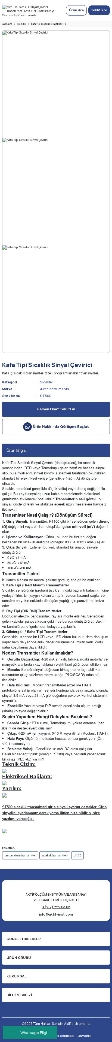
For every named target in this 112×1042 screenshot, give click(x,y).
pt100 (77, 855)
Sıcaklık (46, 382)
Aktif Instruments (54, 388)
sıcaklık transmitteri (55, 855)
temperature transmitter (20, 855)
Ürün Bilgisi (17, 450)
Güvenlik (84, 1036)
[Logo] (32, 10)
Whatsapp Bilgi (33, 1032)
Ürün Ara (76, 10)
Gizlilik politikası (61, 1036)
